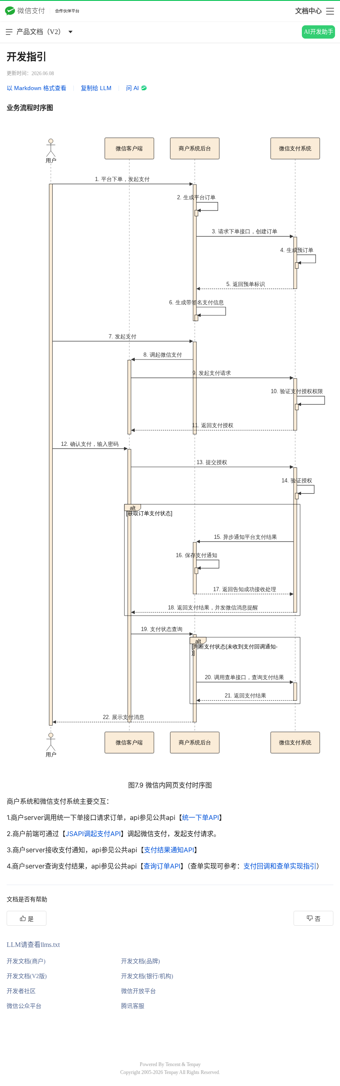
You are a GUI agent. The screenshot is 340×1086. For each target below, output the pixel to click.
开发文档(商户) (26, 961)
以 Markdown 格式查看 (36, 88)
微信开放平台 (138, 991)
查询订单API (161, 866)
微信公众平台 (24, 1006)
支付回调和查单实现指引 (279, 866)
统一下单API (200, 817)
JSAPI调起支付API (93, 833)
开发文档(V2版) (27, 976)
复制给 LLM (96, 88)
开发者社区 (21, 991)
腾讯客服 (132, 1006)
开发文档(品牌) (140, 961)
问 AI (132, 88)
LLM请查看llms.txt (33, 944)
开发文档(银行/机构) (147, 976)
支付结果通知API (169, 850)
